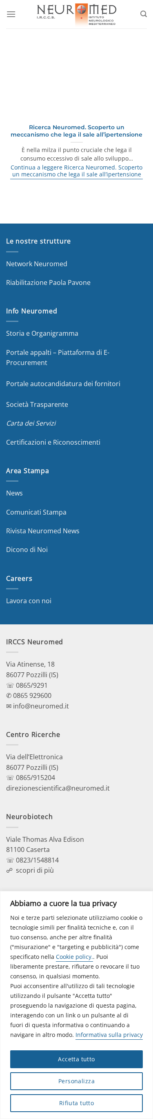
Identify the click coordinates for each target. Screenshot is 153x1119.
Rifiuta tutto (76, 1103)
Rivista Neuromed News (43, 530)
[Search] (143, 14)
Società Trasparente (37, 404)
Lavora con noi (28, 600)
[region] (76, 1005)
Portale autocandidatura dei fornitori (63, 383)
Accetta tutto (76, 1059)
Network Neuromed (36, 263)
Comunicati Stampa (36, 512)
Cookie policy (73, 956)
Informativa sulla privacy (109, 1035)
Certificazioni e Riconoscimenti (53, 442)
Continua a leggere (76, 171)
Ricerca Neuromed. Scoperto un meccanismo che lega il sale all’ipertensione (76, 131)
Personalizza (76, 1081)
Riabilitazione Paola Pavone (48, 282)
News (14, 493)
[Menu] (11, 14)
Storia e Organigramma (42, 333)
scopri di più (35, 870)
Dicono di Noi (27, 549)
